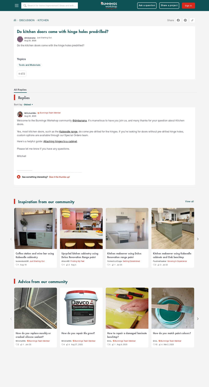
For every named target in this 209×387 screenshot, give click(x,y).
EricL (109, 341)
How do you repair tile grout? (78, 333)
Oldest (27, 104)
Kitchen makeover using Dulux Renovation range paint (124, 255)
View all (189, 202)
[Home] (15, 20)
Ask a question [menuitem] (147, 6)
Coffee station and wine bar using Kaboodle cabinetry (35, 255)
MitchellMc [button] (30, 113)
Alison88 (66, 261)
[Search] (25, 5)
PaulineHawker (159, 261)
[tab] (20, 90)
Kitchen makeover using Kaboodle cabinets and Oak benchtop (172, 255)
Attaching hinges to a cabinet (60, 141)
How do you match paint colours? (172, 333)
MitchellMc (21, 341)
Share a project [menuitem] (169, 6)
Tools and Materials (29, 65)
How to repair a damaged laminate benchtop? (127, 335)
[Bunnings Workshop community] (109, 5)
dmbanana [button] (30, 37)
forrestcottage (114, 261)
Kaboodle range (68, 131)
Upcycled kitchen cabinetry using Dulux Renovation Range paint (80, 255)
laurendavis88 (22, 261)
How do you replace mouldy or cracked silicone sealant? (33, 335)
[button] (20, 39)
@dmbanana (80, 120)
